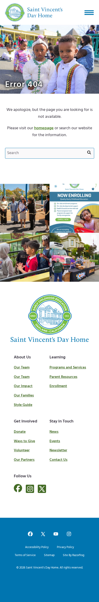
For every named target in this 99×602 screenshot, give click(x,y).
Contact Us (58, 460)
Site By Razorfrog (73, 555)
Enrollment (58, 386)
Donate (20, 432)
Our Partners (24, 460)
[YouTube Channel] (55, 534)
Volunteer (22, 450)
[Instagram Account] (30, 489)
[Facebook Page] (18, 491)
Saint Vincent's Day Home (42, 567)
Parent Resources (63, 377)
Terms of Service (25, 555)
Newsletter (58, 450)
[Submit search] (89, 153)
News (54, 432)
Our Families (24, 396)
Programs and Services (68, 368)
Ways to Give (24, 441)
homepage (44, 128)
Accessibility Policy (37, 547)
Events (55, 441)
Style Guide (23, 405)
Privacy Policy (65, 547)
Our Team (21, 368)
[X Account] (42, 489)
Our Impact (23, 386)
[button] (89, 12)
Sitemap (49, 555)
